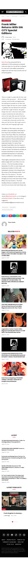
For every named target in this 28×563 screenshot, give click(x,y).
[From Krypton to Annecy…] (14, 501)
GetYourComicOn (8, 198)
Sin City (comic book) (7, 209)
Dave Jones (9, 37)
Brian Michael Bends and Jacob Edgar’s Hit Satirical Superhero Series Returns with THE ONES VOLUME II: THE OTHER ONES (14, 253)
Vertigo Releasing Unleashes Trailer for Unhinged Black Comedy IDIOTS (13, 441)
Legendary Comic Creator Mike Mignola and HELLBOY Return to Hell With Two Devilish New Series (13, 330)
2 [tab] (12, 522)
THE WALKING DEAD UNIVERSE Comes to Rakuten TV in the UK (13, 449)
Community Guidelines (9, 542)
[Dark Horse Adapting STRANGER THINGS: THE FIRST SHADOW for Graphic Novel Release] (14, 369)
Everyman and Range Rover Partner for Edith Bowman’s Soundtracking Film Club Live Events (14, 458)
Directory (21, 542)
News (4, 509)
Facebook (11, 194)
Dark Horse (5, 62)
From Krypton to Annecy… (13, 513)
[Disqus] (14, 409)
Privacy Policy (11, 539)
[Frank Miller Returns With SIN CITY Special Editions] (14, 50)
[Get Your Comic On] (15, 11)
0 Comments (8, 39)
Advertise (18, 544)
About (3, 539)
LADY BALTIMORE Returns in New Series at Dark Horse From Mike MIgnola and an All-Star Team (12, 306)
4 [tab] (15, 522)
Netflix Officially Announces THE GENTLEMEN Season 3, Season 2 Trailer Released (13, 467)
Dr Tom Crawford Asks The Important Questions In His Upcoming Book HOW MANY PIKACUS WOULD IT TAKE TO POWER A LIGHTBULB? (14, 478)
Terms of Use (21, 539)
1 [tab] (11, 522)
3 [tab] (14, 522)
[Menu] (3, 12)
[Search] (25, 12)
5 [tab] (17, 522)
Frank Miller (13, 207)
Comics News (6, 20)
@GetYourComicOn (11, 196)
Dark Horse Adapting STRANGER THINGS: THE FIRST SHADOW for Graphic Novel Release (12, 379)
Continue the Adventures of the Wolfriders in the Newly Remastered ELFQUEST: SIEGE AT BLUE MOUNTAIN (13, 355)
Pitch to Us (10, 544)
